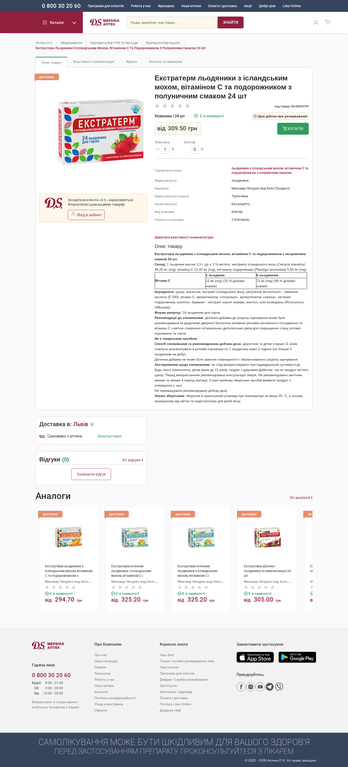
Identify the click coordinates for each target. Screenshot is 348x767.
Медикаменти (71, 43)
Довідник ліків (170, 710)
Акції (248, 6)
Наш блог (167, 655)
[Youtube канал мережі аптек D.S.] (260, 687)
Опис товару (51, 62)
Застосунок (168, 686)
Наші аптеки (191, 6)
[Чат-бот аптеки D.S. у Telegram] (269, 687)
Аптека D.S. (44, 43)
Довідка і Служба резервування (184, 679)
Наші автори (104, 686)
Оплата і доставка (222, 6)
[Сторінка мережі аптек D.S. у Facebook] (241, 687)
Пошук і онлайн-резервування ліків (187, 661)
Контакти (101, 692)
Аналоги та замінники (165, 61)
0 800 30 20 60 (61, 6)
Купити (295, 129)
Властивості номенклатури (93, 61)
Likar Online (292, 6)
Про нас (100, 655)
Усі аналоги (300, 498)
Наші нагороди (105, 661)
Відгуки (131, 61)
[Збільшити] (173, 149)
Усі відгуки (131, 460)
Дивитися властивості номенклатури (184, 237)
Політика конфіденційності (114, 698)
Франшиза (166, 6)
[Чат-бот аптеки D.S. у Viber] (279, 687)
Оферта (100, 710)
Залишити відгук (91, 474)
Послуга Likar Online (175, 704)
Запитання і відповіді (176, 692)
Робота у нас (141, 6)
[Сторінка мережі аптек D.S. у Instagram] (250, 687)
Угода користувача (108, 704)
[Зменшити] (158, 149)
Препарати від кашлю (163, 43)
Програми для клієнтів (106, 6)
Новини (100, 667)
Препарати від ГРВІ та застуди (114, 43)
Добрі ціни (267, 6)
